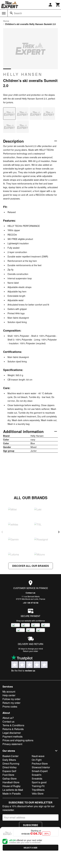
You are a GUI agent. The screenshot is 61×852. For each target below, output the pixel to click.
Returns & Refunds (13, 729)
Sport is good (39, 782)
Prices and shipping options (18, 740)
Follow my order (11, 699)
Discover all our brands (30, 566)
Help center (9, 695)
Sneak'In (36, 775)
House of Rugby (11, 786)
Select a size (30, 847)
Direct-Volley (10, 767)
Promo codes (10, 706)
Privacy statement (12, 744)
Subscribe (30, 825)
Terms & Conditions (13, 725)
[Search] (11, 13)
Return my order (11, 703)
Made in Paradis (12, 793)
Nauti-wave (38, 756)
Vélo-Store (37, 793)
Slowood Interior (41, 767)
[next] (59, 532)
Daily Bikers (9, 760)
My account (9, 691)
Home (6, 20)
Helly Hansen (22, 74)
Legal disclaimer (12, 733)
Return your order (30, 651)
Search (18, 13)
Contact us (30, 592)
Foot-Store (8, 775)
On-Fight (36, 760)
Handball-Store (11, 782)
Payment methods (13, 736)
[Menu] (4, 13)
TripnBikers (38, 790)
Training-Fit (38, 786)
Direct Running (11, 763)
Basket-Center (10, 756)
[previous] (2, 532)
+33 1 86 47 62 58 (30, 602)
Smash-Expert (40, 771)
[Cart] (57, 4)
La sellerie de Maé (13, 790)
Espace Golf (9, 771)
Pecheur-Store (40, 763)
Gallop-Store (10, 778)
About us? (8, 718)
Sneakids (37, 778)
